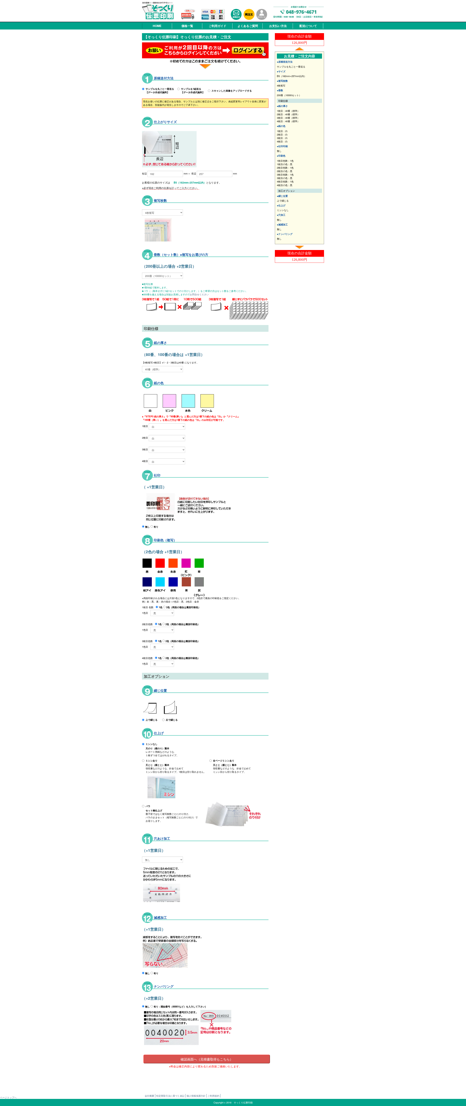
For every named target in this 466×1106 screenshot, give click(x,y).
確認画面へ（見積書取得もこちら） (207, 1059)
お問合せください (199, 294)
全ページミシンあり (223, 760)
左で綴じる (172, 719)
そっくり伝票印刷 (243, 1102)
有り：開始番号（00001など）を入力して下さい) (179, 1006)
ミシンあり (151, 760)
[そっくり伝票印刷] (158, 10)
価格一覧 (187, 26)
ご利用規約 (213, 1095)
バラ (148, 806)
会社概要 (149, 1095)
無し (147, 526)
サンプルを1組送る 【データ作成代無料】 (193, 90)
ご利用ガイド (217, 26)
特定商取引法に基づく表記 (170, 1095)
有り (155, 526)
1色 (160, 607)
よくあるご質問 (248, 26)
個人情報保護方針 (196, 1095)
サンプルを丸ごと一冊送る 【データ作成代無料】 (160, 90)
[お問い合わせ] (236, 14)
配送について (308, 26)
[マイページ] (261, 14)
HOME (157, 26)
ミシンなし (151, 744)
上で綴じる (151, 719)
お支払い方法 (278, 26)
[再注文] (249, 14)
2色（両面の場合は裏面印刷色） (183, 607)
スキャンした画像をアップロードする (232, 90)
